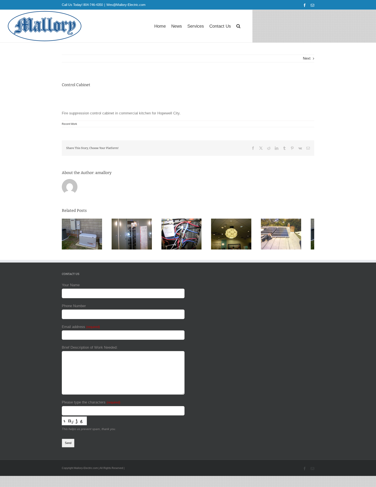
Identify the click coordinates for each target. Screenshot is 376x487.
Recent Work (69, 124)
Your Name (71, 287)
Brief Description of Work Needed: (90, 349)
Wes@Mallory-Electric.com (126, 5)
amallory (103, 172)
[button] (238, 26)
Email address (81, 329)
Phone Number (74, 308)
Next (307, 58)
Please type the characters (91, 404)
